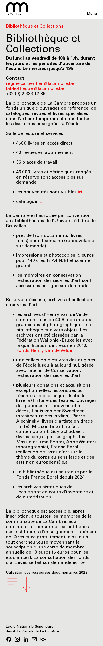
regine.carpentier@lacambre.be (40, 84)
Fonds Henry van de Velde (44, 351)
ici (79, 192)
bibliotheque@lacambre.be (35, 89)
